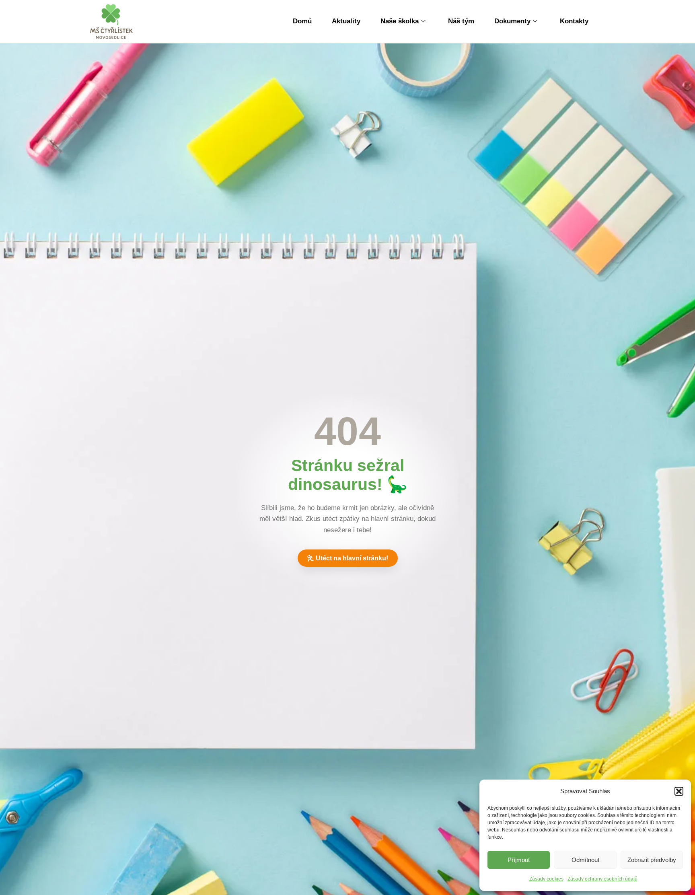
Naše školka (399, 21)
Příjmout (519, 859)
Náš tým (461, 21)
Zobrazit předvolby (651, 859)
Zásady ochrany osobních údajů (602, 879)
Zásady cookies (546, 879)
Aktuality (346, 21)
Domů (302, 21)
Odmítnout (585, 859)
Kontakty (574, 21)
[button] (679, 791)
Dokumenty (512, 21)
